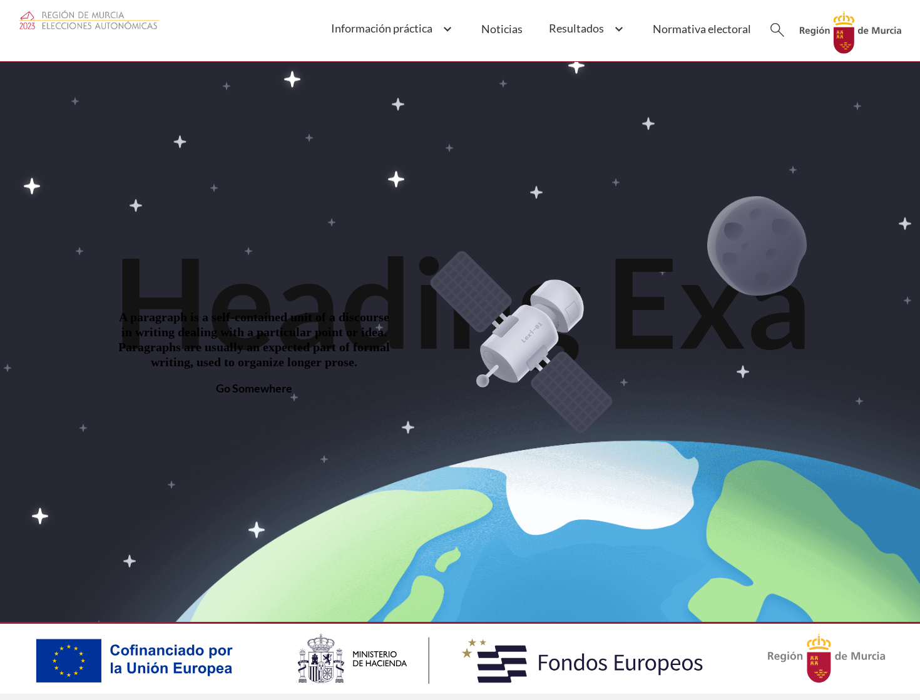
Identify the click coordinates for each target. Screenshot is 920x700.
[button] (391, 35)
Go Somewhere (254, 388)
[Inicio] (850, 28)
